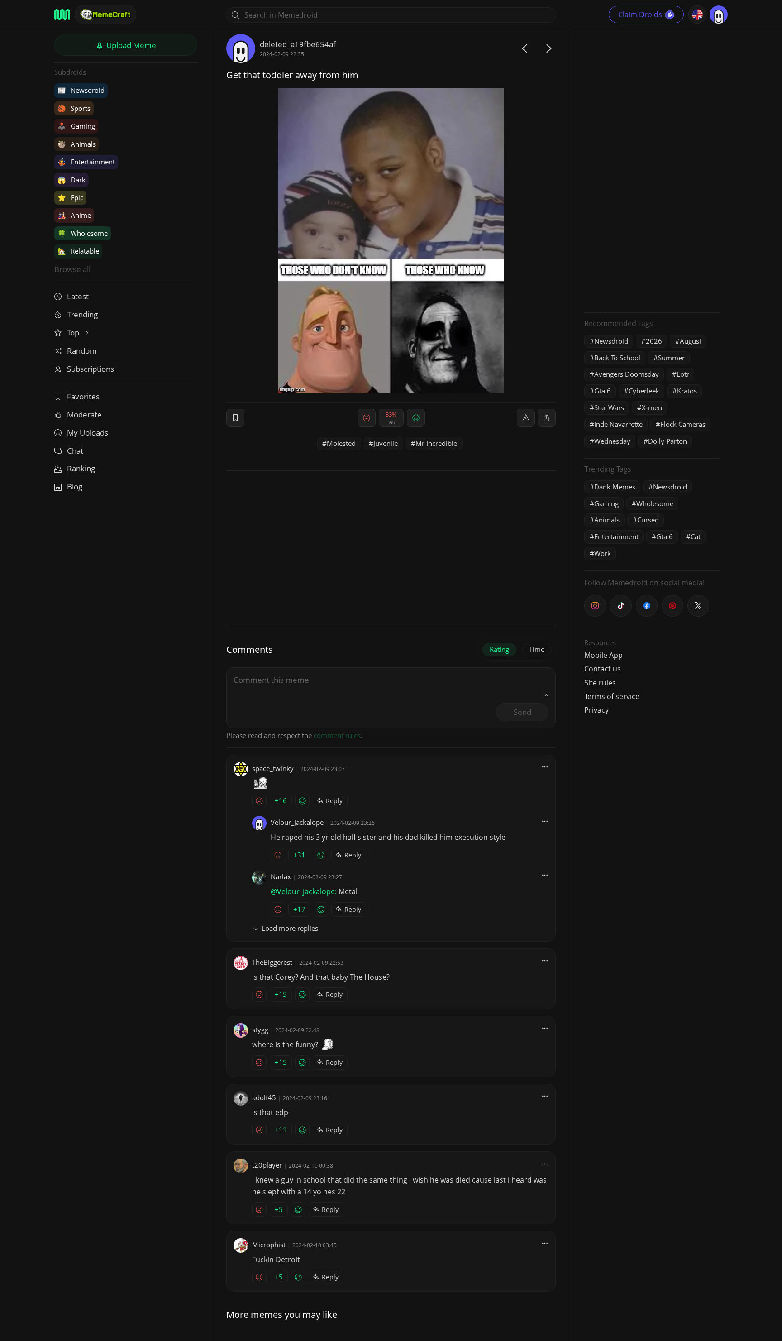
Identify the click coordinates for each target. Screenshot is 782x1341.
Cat (696, 536)
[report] (526, 418)
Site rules (600, 683)
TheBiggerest (272, 962)
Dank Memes (614, 486)
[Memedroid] (62, 14)
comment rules (337, 735)
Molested (341, 443)
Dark (71, 179)
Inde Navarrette (618, 424)
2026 (654, 340)
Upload (130, 45)
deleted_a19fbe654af (298, 44)
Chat (75, 450)
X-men (652, 407)
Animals (76, 143)
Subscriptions (90, 369)
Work (602, 553)
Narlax (281, 876)
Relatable (78, 250)
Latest (78, 296)
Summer (671, 357)
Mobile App (603, 655)
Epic (70, 197)
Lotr (683, 373)
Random (82, 350)
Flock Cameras (683, 424)
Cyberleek (644, 390)
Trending (82, 314)
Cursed (648, 519)
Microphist (268, 1244)
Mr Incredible (436, 443)
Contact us (602, 669)
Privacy (596, 710)
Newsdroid (81, 90)
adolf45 (264, 1097)
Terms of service (611, 696)
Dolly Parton (667, 440)
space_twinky (273, 768)
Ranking (81, 468)
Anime (74, 215)
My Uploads (87, 432)
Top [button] (74, 332)
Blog (74, 486)
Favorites (83, 396)
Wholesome (82, 233)
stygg (260, 1029)
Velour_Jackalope (297, 822)
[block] (547, 418)
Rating (499, 649)
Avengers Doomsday (626, 373)
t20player (267, 1164)
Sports (74, 108)
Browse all (72, 269)
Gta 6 (602, 390)
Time (536, 649)
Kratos (687, 390)
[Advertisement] (652, 170)
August (690, 340)
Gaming (76, 125)
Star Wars (609, 407)
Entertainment (86, 161)
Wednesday (612, 440)
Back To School (617, 357)
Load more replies (290, 928)
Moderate (84, 414)
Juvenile (385, 443)
